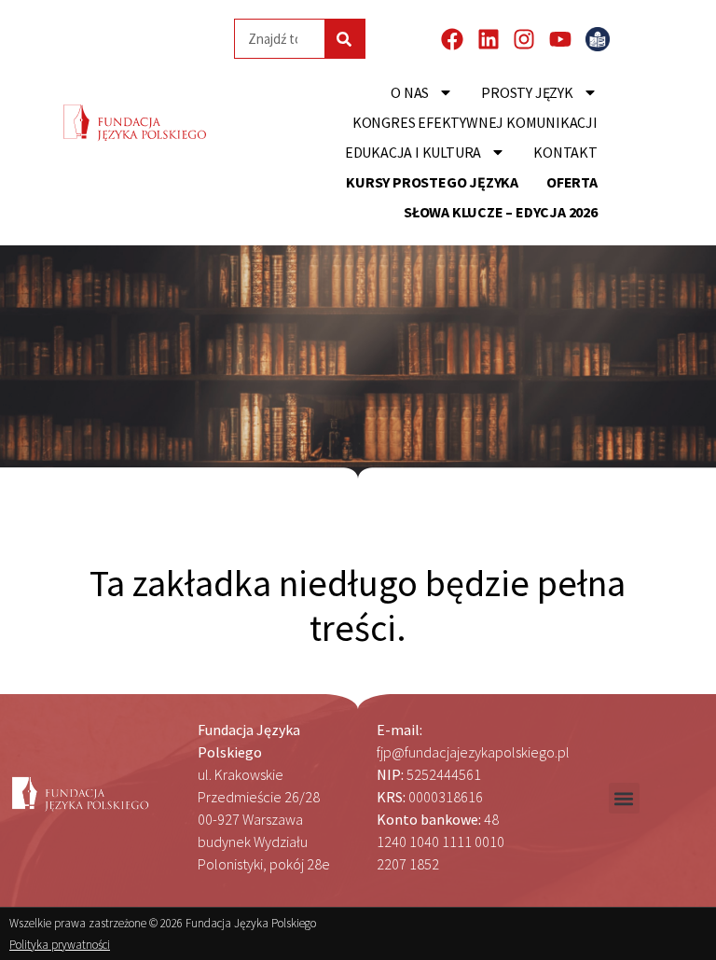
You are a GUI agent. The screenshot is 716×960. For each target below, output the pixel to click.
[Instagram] (524, 39)
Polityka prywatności (59, 945)
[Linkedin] (488, 39)
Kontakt (565, 152)
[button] (624, 798)
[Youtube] (560, 39)
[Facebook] (452, 39)
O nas (410, 92)
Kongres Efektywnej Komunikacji (475, 122)
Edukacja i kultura (413, 152)
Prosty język (527, 92)
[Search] (344, 39)
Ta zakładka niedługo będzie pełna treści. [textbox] (361, 605)
